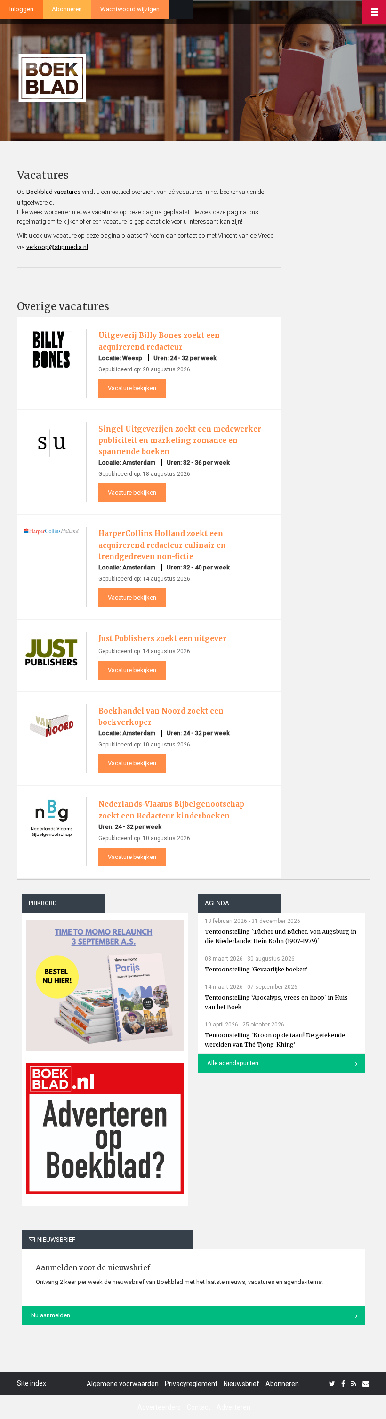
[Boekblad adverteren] (105, 1128)
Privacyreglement (191, 1383)
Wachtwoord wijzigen (130, 9)
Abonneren (67, 9)
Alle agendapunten (232, 1062)
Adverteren (233, 1407)
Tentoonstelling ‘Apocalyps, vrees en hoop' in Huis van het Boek (276, 1002)
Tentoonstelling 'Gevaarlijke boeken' (256, 969)
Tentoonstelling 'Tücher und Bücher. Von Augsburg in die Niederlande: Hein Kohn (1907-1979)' (280, 936)
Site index (31, 1383)
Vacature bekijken (132, 388)
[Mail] (365, 1383)
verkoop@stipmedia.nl (57, 246)
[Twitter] (332, 1383)
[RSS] (353, 1383)
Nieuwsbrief (241, 1383)
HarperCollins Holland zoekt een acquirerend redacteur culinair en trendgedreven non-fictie (162, 545)
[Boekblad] (52, 74)
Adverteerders (159, 1407)
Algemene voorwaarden (123, 1383)
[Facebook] (343, 1383)
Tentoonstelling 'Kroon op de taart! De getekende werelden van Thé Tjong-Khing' (275, 1040)
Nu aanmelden (50, 1315)
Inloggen (21, 9)
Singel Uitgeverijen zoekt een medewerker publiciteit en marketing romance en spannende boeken (179, 440)
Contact (198, 1407)
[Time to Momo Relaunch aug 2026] (105, 982)
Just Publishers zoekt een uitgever (162, 638)
